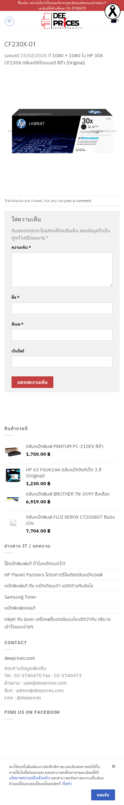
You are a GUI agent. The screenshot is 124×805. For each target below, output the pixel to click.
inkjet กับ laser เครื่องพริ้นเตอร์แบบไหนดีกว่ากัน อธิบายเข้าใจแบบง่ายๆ (57, 623)
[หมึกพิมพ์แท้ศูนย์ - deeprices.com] (62, 21)
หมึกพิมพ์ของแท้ (19, 607)
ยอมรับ (103, 795)
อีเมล (17, 324)
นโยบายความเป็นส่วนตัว (29, 777)
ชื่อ (15, 297)
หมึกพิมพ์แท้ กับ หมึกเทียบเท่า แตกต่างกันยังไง (48, 585)
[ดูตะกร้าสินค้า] (115, 21)
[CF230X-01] (62, 129)
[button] (9, 21)
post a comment (77, 200)
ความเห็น (21, 247)
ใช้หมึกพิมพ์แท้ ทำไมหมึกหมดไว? (35, 563)
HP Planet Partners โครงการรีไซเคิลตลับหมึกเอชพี (53, 574)
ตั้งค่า (67, 783)
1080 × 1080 (66, 55)
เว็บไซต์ (18, 351)
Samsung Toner (20, 596)
